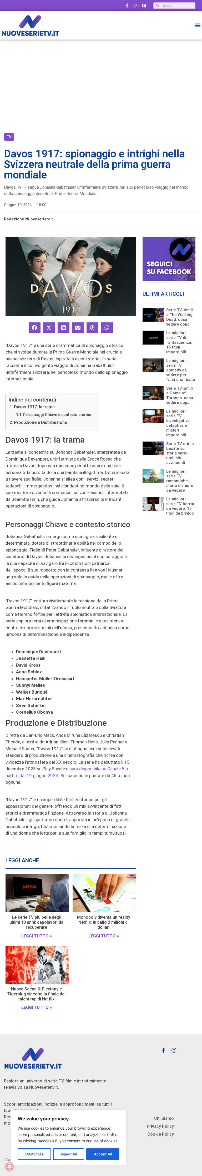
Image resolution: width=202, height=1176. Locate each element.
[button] (197, 25)
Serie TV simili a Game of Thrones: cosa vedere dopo (179, 395)
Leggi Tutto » (36, 935)
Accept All (103, 1154)
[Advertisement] (101, 84)
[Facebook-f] (127, 5)
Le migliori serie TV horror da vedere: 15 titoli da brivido (180, 506)
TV (9, 136)
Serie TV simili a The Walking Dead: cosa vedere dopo (179, 317)
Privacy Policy (160, 1126)
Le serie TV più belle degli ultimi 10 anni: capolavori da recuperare (36, 922)
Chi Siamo (164, 1118)
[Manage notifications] (9, 1166)
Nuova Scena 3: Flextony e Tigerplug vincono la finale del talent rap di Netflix (36, 993)
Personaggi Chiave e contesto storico (57, 415)
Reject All (69, 1154)
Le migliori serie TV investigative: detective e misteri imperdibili (178, 423)
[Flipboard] (144, 5)
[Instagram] (135, 5)
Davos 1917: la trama (34, 406)
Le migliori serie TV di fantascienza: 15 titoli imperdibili (179, 342)
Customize (34, 1154)
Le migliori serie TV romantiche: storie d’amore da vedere (179, 481)
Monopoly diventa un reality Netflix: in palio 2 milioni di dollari (103, 922)
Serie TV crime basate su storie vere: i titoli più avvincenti (180, 453)
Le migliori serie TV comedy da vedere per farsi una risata (180, 370)
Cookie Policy (160, 1134)
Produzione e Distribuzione (40, 422)
